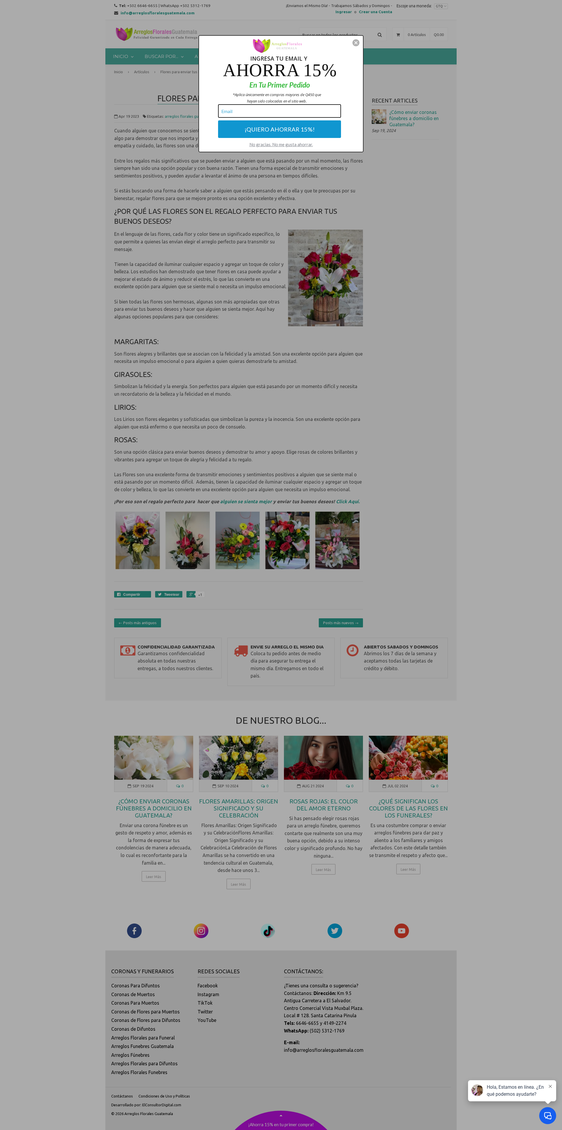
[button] (355, 42)
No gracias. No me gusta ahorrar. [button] (281, 144)
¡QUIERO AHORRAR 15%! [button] (279, 129)
